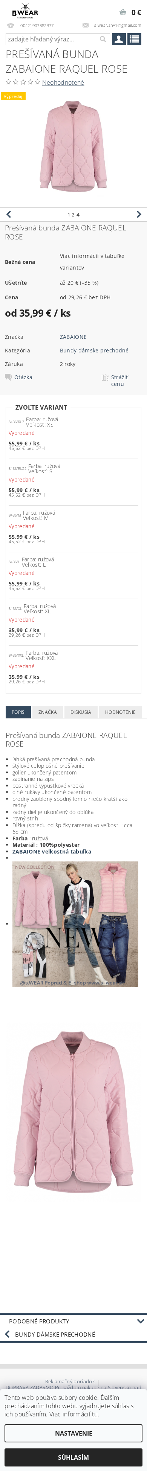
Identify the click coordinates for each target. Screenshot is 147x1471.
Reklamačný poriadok (70, 1382)
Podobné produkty (39, 1321)
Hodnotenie (120, 712)
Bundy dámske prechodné (94, 350)
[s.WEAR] (25, 10)
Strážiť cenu (119, 380)
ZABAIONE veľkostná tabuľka (51, 851)
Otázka (23, 377)
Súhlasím (73, 1457)
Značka (47, 712)
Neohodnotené (63, 82)
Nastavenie (73, 1433)
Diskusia (81, 712)
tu (95, 1414)
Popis (18, 712)
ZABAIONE (73, 336)
